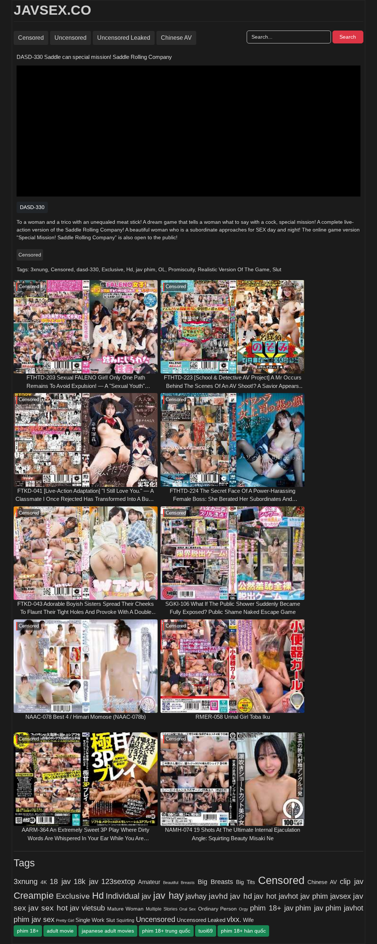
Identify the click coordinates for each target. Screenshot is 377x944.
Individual (123, 896)
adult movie (60, 931)
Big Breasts (215, 881)
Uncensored (70, 38)
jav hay (168, 895)
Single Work (90, 920)
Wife (248, 920)
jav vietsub (87, 908)
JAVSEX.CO (52, 10)
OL (161, 269)
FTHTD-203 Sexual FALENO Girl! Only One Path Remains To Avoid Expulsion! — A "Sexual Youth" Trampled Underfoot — (86, 382)
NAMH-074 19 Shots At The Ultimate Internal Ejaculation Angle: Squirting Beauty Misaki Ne (232, 834)
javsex (340, 896)
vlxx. (234, 919)
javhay (196, 896)
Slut (276, 269)
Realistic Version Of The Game (233, 269)
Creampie (34, 896)
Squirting (125, 920)
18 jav (60, 881)
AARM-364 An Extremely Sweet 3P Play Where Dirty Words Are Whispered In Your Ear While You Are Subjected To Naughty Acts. (85, 834)
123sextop (118, 881)
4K (43, 882)
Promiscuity (181, 269)
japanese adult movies (108, 931)
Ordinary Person (217, 909)
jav (146, 896)
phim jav (309, 908)
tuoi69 (205, 931)
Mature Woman (125, 909)
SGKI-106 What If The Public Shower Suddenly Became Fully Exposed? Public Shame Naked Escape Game (232, 608)
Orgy (243, 909)
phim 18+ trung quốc (166, 931)
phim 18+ (28, 931)
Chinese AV (176, 38)
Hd (129, 269)
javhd (218, 896)
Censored (31, 38)
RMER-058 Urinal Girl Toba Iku (232, 717)
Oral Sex (187, 909)
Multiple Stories (161, 909)
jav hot (265, 896)
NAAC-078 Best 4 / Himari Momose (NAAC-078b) (85, 717)
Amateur (149, 881)
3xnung (39, 269)
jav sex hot (48, 908)
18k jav (86, 881)
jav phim (145, 269)
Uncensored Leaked (123, 38)
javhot (288, 896)
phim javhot (344, 908)
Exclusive (112, 269)
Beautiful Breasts (179, 882)
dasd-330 (88, 269)
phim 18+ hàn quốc (243, 931)
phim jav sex (34, 919)
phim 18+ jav (271, 908)
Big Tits (245, 882)
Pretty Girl (65, 920)
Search (347, 37)
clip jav (351, 881)
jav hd (241, 896)
